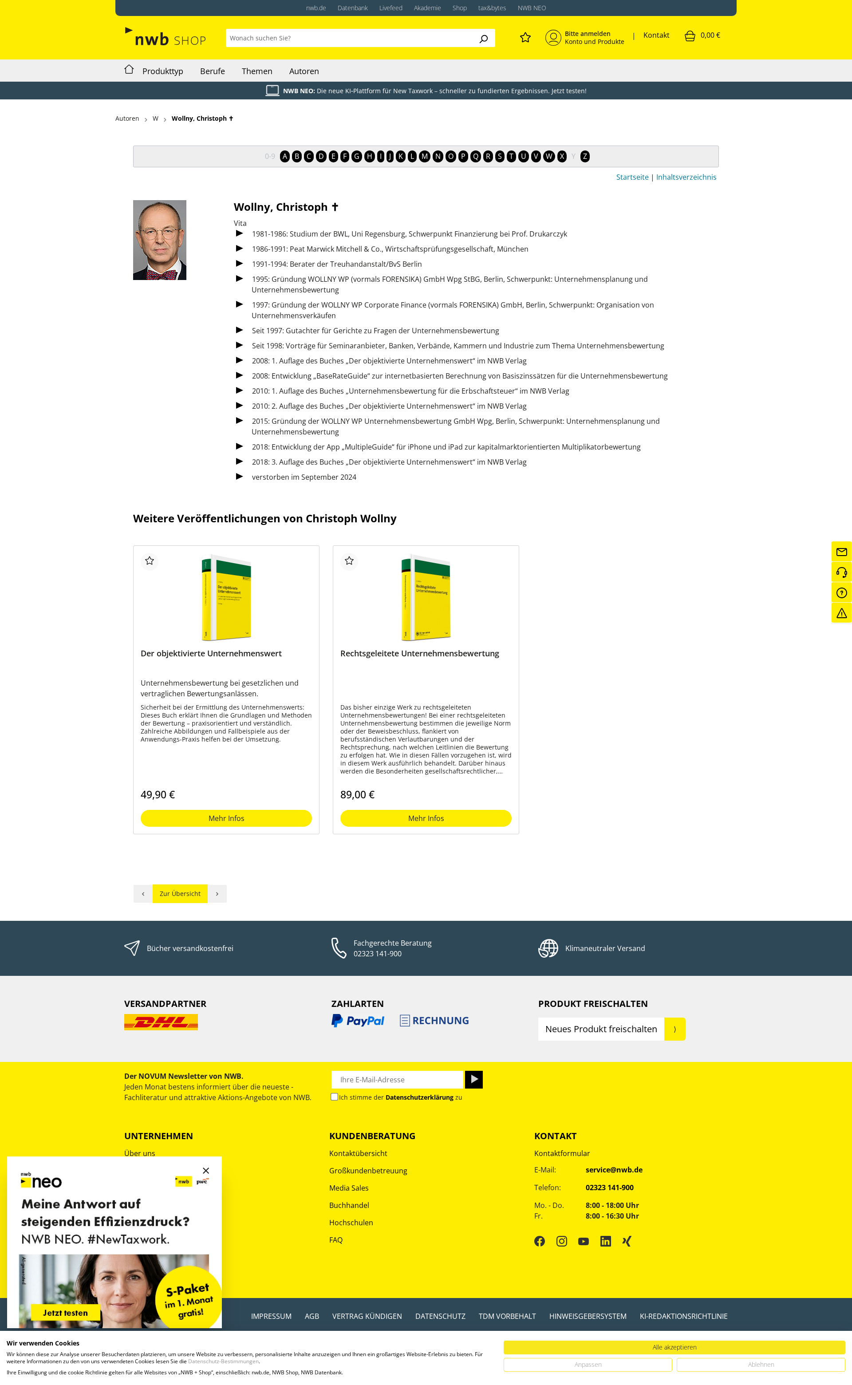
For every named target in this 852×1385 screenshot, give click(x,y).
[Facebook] (539, 1241)
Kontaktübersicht (358, 1153)
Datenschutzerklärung (420, 1097)
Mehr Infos (227, 818)
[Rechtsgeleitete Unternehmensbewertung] (426, 597)
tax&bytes (492, 8)
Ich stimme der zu (400, 1097)
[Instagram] (561, 1241)
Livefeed (390, 8)
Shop (460, 8)
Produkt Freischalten (593, 1004)
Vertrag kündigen (367, 1316)
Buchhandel (349, 1205)
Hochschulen (351, 1222)
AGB (312, 1316)
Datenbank (353, 8)
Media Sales (349, 1188)
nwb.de (316, 8)
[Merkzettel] (525, 36)
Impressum (271, 1316)
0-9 (270, 156)
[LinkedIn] (605, 1241)
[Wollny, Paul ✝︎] (217, 893)
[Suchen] (483, 38)
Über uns (139, 1153)
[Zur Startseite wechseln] (166, 36)
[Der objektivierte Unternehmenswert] (226, 597)
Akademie (427, 8)
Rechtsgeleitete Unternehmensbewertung (419, 653)
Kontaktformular (562, 1153)
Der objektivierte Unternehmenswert (211, 653)
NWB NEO (532, 8)
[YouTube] (583, 1241)
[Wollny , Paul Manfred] (143, 893)
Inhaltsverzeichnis (686, 177)
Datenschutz (440, 1316)
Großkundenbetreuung (368, 1171)
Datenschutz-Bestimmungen (223, 1361)
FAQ (336, 1240)
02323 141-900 (378, 954)
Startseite (632, 177)
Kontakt (656, 35)
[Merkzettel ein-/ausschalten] (149, 562)
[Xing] (627, 1241)
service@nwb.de (614, 1170)
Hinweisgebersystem (588, 1316)
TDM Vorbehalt (507, 1316)
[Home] (129, 70)
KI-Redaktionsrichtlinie (684, 1316)
